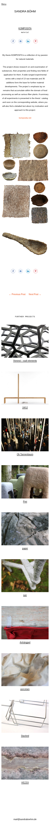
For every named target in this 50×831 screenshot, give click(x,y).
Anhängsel (25, 642)
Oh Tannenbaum (25, 454)
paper (25, 548)
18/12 (25, 407)
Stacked (25, 736)
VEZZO (25, 782)
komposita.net (25, 118)
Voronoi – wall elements (25, 361)
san (25, 595)
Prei (25, 501)
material (25, 32)
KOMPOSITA (25, 28)
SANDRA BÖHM (25, 11)
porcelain (25, 689)
